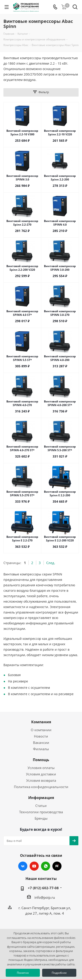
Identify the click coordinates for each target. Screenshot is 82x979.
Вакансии (41, 742)
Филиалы (41, 749)
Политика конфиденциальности (41, 786)
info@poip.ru (44, 897)
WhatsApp (45, 866)
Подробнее (59, 973)
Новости (41, 736)
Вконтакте (22, 866)
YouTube (34, 866)
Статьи (41, 805)
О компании (41, 730)
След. (50, 562)
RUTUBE (57, 866)
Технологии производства (41, 812)
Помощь (41, 759)
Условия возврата (41, 780)
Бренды (41, 818)
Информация (41, 797)
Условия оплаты (41, 767)
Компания (41, 721)
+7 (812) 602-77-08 (43, 888)
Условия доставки (41, 774)
